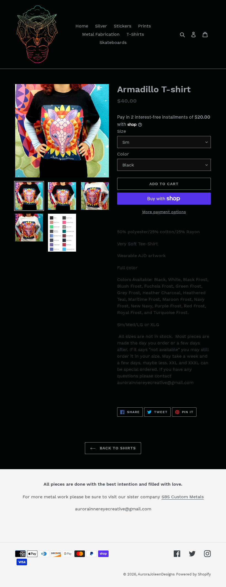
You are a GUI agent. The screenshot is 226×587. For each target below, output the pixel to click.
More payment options (164, 212)
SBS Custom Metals (183, 496)
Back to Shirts (117, 448)
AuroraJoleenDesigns (156, 574)
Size (121, 131)
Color (123, 154)
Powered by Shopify (193, 574)
